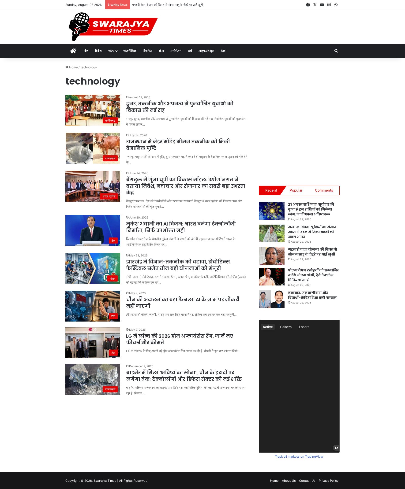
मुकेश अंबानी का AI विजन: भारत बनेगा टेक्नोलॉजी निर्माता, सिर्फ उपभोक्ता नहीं (181, 227)
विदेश (98, 50)
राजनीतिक (129, 50)
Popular (296, 190)
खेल (161, 50)
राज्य (111, 50)
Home (73, 67)
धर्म (190, 50)
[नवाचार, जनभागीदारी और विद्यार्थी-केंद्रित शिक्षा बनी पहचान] (272, 299)
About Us (289, 480)
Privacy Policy (328, 480)
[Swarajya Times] (112, 26)
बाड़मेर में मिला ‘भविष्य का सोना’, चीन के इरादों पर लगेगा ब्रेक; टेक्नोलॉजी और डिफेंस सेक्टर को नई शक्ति (184, 375)
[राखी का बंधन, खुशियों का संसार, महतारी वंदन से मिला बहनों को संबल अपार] (272, 233)
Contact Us (307, 480)
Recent (271, 190)
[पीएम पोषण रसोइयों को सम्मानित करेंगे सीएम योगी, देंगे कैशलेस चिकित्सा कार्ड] (272, 276)
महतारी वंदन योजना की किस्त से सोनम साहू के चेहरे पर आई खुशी (167, 5)
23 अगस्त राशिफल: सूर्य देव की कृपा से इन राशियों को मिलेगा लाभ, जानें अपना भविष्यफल (311, 209)
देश (86, 50)
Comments (324, 190)
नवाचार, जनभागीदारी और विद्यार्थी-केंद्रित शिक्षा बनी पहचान (312, 295)
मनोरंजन (175, 50)
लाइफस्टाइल (206, 50)
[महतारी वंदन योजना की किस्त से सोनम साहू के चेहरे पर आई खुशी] (272, 256)
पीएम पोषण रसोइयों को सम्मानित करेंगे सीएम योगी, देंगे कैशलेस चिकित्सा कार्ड (313, 275)
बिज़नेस (147, 50)
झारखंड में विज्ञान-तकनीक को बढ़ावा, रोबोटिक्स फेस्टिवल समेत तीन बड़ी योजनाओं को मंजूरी (178, 265)
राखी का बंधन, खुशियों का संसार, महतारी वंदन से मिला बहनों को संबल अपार (312, 232)
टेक (223, 50)
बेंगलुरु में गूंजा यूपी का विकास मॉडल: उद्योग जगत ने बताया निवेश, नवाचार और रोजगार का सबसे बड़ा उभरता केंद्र (185, 186)
